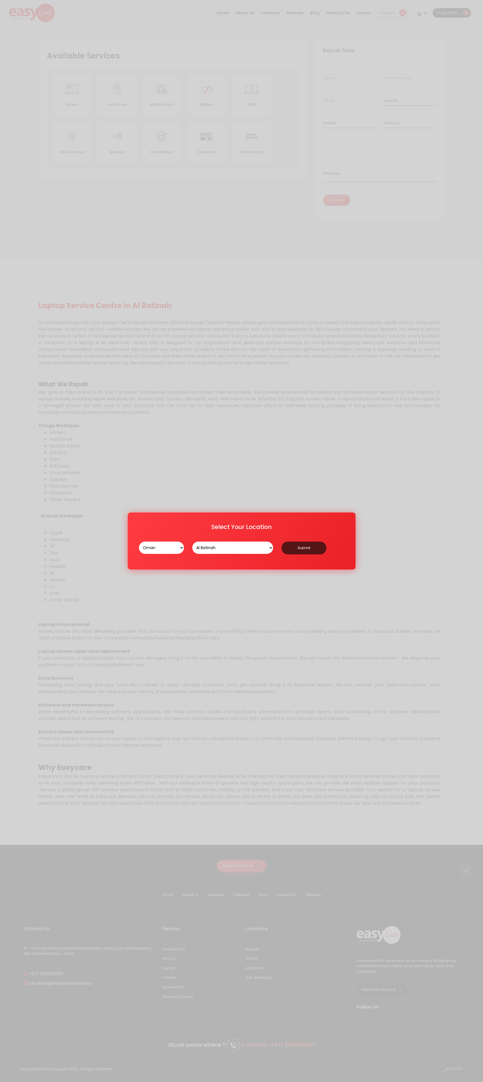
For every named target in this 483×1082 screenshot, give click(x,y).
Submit (304, 548)
